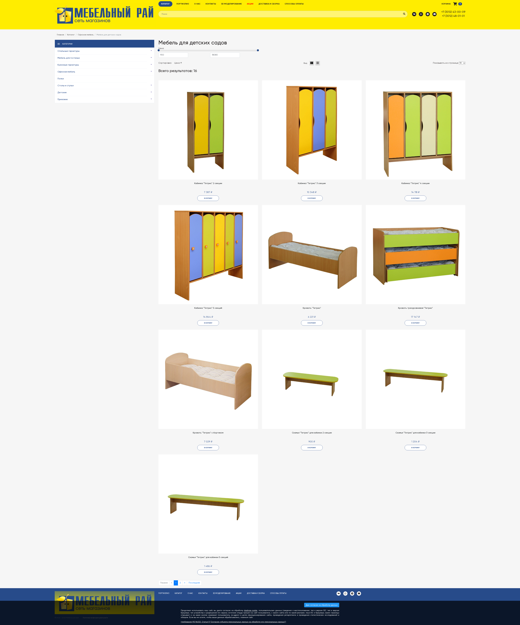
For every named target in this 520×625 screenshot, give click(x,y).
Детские (62, 93)
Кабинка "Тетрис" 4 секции (416, 183)
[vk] (414, 14)
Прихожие (63, 99)
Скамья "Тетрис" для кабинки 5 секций (208, 557)
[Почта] (434, 14)
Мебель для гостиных (69, 58)
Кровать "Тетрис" (312, 308)
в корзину (208, 198)
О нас (197, 4)
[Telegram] (427, 14)
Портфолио (182, 4)
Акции (250, 4)
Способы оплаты (294, 4)
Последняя (194, 583)
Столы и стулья (66, 86)
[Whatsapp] (421, 14)
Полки (61, 79)
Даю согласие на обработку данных (322, 605)
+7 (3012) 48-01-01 (453, 16)
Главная (60, 35)
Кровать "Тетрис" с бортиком (208, 433)
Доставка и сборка (269, 4)
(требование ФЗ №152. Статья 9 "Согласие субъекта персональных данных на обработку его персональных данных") (233, 622)
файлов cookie (250, 610)
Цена (177, 63)
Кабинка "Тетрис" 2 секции (208, 183)
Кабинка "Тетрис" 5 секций (208, 308)
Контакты (211, 4)
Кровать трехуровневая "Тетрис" (415, 308)
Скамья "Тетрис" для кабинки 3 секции (415, 433)
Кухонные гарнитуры (68, 65)
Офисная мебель (85, 35)
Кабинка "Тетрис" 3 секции (312, 183)
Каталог (165, 4)
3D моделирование (231, 4)
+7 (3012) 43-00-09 (453, 12)
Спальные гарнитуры (68, 51)
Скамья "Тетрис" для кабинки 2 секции (312, 433)
